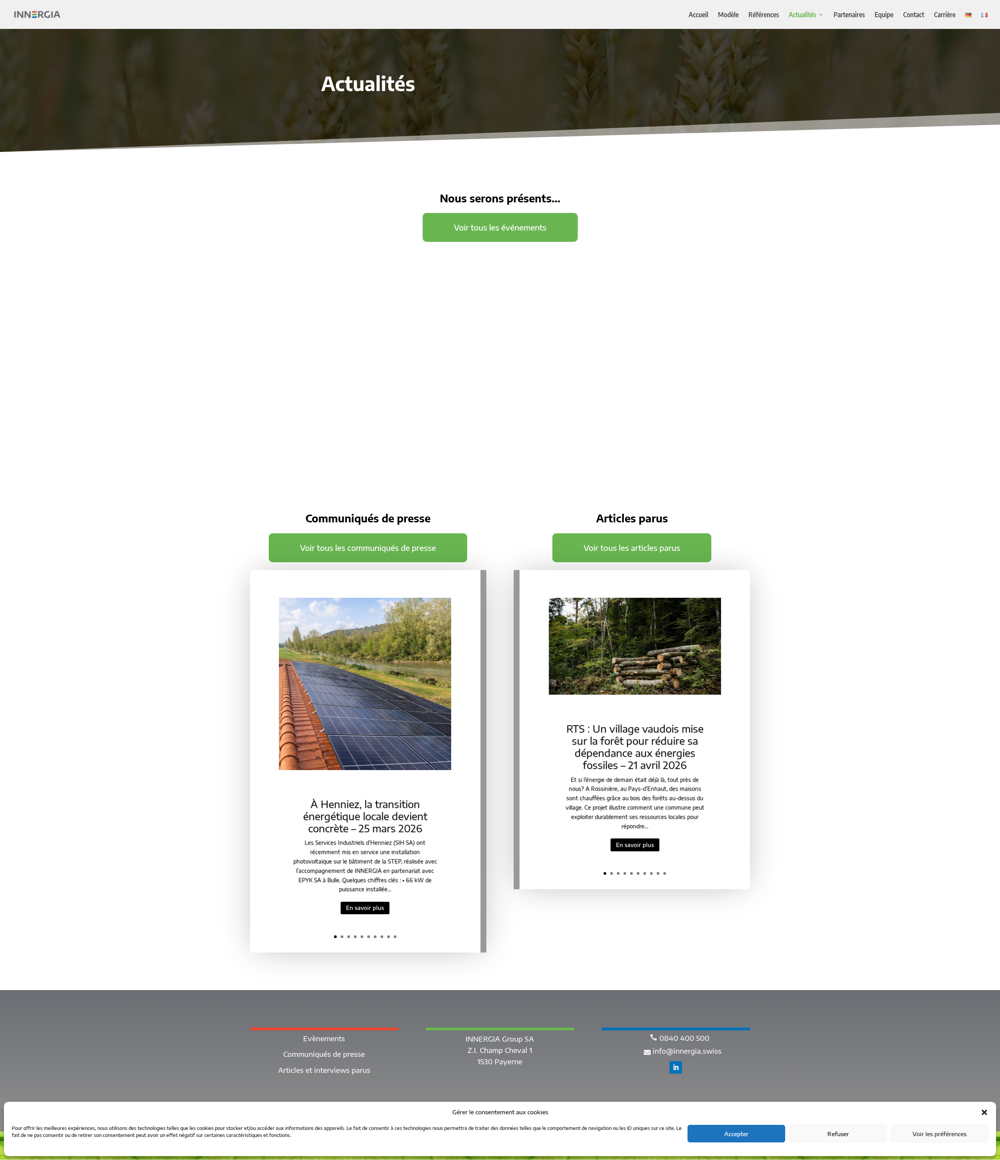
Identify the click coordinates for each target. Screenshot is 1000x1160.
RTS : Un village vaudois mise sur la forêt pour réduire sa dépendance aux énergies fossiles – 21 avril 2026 (635, 747)
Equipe (884, 15)
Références (763, 15)
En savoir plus (365, 907)
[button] (984, 1112)
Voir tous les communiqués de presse (368, 547)
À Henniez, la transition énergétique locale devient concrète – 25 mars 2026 (365, 816)
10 (395, 936)
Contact (913, 15)
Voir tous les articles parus (632, 547)
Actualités (802, 15)
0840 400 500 (684, 1037)
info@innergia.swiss (687, 1050)
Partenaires (849, 15)
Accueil (698, 15)
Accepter (736, 1133)
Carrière (944, 15)
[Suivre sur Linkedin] (676, 1067)
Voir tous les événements (500, 227)
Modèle (728, 15)
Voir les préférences (939, 1133)
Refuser (838, 1133)
